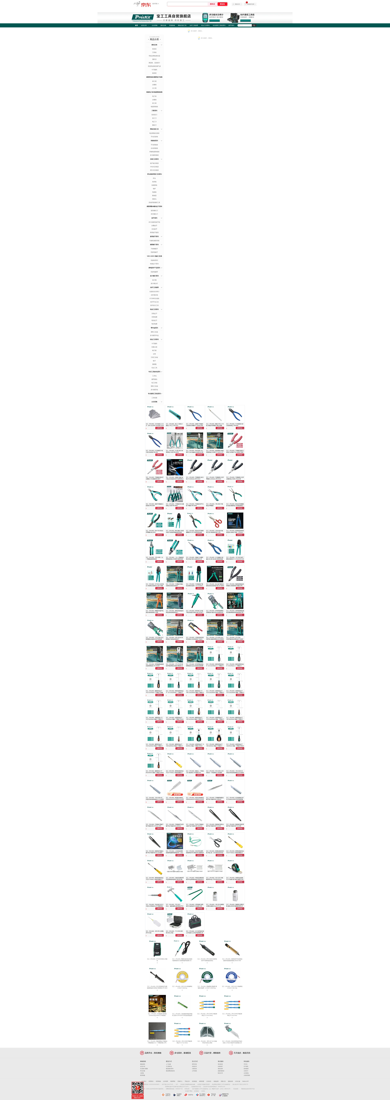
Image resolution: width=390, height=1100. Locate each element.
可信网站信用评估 (166, 1094)
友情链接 (194, 1081)
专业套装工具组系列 (219, 25)
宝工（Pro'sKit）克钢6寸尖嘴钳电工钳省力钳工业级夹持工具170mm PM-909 (194, 559)
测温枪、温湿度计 (154, 63)
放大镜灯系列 (154, 276)
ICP (177, 1084)
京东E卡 (246, 1071)
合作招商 (165, 1081)
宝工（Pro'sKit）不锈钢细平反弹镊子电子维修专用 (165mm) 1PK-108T (175, 826)
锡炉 (154, 188)
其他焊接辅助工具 (154, 202)
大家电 (142, 1073)
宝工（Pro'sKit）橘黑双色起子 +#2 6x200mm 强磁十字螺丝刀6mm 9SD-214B (234, 719)
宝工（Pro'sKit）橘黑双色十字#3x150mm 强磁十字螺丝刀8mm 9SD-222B (155, 772)
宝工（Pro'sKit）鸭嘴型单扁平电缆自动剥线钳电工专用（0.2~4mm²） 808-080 (154, 612)
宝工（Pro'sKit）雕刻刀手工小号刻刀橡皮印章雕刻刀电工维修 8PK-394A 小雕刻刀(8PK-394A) (215, 425)
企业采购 (154, 25)
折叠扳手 (154, 225)
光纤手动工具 (154, 302)
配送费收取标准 (170, 1071)
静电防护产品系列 (154, 268)
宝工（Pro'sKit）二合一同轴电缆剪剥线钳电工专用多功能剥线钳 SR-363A (175, 559)
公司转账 (194, 1071)
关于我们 (143, 1081)
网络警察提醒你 (178, 1094)
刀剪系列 (154, 110)
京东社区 (208, 1081)
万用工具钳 (154, 357)
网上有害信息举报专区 (201, 1094)
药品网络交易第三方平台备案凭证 (221, 1084)
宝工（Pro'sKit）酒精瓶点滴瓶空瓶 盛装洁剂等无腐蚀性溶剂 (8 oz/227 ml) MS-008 (235, 906)
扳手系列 (231, 25)
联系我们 (151, 1081)
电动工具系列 (154, 309)
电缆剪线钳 (154, 106)
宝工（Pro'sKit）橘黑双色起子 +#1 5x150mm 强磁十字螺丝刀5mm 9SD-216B (154, 746)
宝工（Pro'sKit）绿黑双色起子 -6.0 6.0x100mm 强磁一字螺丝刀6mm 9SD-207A (215, 692)
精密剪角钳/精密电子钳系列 (154, 79)
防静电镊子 (154, 252)
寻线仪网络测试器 (154, 56)
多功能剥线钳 (154, 155)
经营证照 (187, 1089)
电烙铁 (154, 192)
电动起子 (154, 320)
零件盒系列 (154, 328)
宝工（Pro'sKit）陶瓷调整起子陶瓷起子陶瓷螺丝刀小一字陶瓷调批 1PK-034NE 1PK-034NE (157, 1043)
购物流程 (142, 1064)
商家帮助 (172, 1081)
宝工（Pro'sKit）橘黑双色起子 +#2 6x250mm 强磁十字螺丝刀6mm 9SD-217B (174, 746)
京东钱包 (196, 1091)
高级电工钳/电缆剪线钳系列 (154, 94)
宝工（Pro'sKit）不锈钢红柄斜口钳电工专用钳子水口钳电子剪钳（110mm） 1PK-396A (235, 452)
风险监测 (216, 1081)
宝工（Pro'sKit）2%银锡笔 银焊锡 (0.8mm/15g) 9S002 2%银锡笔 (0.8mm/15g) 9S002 (157, 1015)
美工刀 (154, 118)
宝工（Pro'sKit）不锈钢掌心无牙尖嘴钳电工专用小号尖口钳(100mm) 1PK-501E (235, 479)
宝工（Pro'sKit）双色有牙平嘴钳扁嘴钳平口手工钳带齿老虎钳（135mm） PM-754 (195, 532)
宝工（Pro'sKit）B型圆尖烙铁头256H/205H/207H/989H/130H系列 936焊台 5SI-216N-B (175, 799)
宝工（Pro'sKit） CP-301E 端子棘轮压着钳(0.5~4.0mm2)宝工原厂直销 (235, 559)
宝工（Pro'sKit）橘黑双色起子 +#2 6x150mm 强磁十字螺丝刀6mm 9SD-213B (194, 719)
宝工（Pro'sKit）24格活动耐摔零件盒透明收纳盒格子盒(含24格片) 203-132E (175, 879)
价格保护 (220, 1066)
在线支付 (194, 1066)
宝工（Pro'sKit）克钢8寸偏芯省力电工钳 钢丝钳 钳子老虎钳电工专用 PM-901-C (175, 479)
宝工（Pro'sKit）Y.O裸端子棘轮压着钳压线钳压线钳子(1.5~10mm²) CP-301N (174, 585)
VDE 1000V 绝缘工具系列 (154, 258)
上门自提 (168, 1064)
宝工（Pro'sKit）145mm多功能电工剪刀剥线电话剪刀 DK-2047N (214, 532)
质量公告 (223, 1081)
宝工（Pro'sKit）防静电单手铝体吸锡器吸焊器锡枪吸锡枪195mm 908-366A (232, 960)
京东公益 (237, 1081)
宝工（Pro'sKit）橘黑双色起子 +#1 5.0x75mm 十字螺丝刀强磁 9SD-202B (154, 692)
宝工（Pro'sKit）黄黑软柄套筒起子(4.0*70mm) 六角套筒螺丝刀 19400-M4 (235, 852)
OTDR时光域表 (154, 298)
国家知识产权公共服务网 (223, 1094)
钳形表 (154, 49)
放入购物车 (159, 428)
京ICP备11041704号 (167, 1084)
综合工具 (154, 367)
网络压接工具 (182, 25)
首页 (136, 25)
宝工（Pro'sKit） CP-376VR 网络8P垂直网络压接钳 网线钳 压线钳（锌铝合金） (174, 665)
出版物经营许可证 (196, 1086)
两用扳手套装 (154, 232)
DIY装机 (246, 1066)
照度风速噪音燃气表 (154, 66)
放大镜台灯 (154, 283)
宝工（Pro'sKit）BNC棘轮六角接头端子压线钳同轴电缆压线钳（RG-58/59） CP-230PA (175, 532)
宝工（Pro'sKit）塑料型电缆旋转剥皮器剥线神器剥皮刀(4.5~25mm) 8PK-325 (175, 612)
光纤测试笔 (154, 295)
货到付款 (194, 1064)
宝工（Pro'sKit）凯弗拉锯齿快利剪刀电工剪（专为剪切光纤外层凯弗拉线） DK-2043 (215, 852)
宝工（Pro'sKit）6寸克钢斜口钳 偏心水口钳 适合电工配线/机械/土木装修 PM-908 (214, 559)
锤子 (154, 361)
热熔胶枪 (154, 185)
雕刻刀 (154, 125)
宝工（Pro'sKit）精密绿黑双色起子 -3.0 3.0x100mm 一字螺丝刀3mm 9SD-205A (175, 692)
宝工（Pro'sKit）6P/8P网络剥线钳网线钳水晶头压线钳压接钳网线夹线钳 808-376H (194, 665)
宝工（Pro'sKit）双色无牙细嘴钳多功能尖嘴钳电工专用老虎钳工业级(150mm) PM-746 (235, 505)
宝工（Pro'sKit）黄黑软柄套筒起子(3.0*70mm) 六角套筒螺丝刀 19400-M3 (175, 772)
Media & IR (245, 1081)
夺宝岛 (245, 1064)
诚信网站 (189, 1094)
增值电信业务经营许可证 (248, 1089)
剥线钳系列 (154, 140)
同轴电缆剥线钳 (154, 151)
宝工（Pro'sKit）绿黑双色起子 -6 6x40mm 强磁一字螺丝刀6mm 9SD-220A (195, 746)
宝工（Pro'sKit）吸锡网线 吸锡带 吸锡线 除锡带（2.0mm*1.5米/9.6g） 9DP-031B (207, 988)
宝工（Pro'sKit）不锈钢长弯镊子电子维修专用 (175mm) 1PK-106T (154, 826)
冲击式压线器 (154, 166)
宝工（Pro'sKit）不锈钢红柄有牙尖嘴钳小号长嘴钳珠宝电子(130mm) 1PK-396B (154, 479)
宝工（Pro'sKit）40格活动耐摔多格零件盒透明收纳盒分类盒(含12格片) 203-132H (195, 879)
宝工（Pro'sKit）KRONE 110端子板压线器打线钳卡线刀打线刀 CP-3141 (194, 612)
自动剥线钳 (154, 148)
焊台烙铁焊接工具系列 (154, 174)
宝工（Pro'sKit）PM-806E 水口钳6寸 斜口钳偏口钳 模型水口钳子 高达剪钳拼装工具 (194, 452)
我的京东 (237, 4)
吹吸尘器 (154, 347)
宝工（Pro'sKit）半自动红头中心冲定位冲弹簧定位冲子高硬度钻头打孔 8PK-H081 (154, 906)
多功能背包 (154, 389)
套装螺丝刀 (154, 210)
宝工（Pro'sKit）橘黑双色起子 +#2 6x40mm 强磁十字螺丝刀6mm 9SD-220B (214, 746)
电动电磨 (154, 324)
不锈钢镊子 (154, 249)
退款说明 (220, 1068)
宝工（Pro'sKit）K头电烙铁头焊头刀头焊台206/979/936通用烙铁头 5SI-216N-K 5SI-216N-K (234, 799)
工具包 (154, 376)
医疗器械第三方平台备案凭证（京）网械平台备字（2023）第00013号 (211, 1089)
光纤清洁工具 (154, 305)
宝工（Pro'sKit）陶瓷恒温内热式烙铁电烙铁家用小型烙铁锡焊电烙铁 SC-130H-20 (182, 960)
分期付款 (194, 1068)
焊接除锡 (172, 25)
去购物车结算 (250, 4)
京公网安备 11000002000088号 (150, 1084)
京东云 (203, 1091)
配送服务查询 (169, 1068)
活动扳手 (154, 229)
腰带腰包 (154, 379)
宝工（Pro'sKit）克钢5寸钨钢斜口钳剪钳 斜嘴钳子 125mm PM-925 (194, 425)
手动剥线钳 (154, 145)
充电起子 (154, 313)
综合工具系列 (205, 25)
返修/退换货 (221, 1071)
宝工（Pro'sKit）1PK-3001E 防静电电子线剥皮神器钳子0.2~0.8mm (174, 639)
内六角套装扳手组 (154, 222)
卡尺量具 (154, 69)
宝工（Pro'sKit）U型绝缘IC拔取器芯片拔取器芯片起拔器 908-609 (194, 906)
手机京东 (187, 1081)
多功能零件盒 (154, 335)
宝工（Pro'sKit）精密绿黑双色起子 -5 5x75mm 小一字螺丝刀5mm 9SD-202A (235, 665)
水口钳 (154, 88)
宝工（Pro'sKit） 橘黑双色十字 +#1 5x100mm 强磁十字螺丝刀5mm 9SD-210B (154, 719)
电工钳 (154, 96)
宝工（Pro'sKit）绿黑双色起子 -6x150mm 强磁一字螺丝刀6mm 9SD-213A (174, 719)
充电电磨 (154, 317)
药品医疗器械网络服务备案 (187, 1084)
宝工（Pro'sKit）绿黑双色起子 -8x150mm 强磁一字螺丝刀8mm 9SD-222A (235, 746)
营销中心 (180, 1081)
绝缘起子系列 (154, 264)
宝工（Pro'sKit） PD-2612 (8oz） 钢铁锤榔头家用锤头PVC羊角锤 (174, 906)
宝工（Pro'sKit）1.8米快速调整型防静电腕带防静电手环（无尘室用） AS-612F (174, 852)
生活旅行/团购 (144, 1068)
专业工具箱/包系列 (154, 371)
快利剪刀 (154, 115)
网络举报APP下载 (212, 1094)
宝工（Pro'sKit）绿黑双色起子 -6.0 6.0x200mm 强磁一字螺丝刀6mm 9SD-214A (215, 719)
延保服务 (246, 1068)
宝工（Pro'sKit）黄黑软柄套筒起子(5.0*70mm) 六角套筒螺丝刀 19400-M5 (154, 879)
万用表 (154, 52)
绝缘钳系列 (154, 260)
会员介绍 (142, 1066)
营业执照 (235, 1089)
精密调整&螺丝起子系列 (154, 206)
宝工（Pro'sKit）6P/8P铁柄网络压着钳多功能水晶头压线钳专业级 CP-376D (214, 612)
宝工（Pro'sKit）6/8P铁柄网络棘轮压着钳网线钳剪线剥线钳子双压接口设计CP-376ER (235, 612)
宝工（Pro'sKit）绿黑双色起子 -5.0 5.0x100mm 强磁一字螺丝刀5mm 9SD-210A (235, 692)
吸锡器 (154, 195)
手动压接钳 (154, 136)
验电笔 (154, 73)
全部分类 (144, 25)
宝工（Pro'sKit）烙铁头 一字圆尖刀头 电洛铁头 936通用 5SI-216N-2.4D (195, 772)
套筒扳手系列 (154, 236)
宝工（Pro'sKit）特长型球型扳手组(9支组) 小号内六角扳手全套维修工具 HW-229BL (232, 1043)
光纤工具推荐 (194, 25)
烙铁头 (154, 199)
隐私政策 (230, 1081)
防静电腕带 (154, 272)
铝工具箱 (154, 383)
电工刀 (154, 121)
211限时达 (169, 1066)
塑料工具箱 (154, 332)
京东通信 (246, 1073)
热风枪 (154, 182)
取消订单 (220, 1073)
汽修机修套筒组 (154, 240)
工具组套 (154, 398)
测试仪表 (163, 25)
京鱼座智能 (247, 1075)
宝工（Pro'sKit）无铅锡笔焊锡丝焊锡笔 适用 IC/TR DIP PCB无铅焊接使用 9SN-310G (182, 1015)
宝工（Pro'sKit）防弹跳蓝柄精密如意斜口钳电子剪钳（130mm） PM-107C (235, 532)
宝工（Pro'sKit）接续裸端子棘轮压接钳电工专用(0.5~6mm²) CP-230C (215, 452)
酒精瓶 (154, 364)
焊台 (154, 178)
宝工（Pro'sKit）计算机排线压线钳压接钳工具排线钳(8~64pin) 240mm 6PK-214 (195, 639)
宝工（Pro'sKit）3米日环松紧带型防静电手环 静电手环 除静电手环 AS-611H (195, 852)
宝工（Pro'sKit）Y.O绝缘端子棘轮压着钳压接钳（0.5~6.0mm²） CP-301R (195, 585)
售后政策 (220, 1064)
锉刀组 (154, 350)
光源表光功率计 (154, 291)
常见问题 (142, 1071)
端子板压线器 (154, 163)
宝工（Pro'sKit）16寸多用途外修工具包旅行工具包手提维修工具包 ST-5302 (195, 932)
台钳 (154, 354)
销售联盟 (201, 1081)
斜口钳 (154, 81)
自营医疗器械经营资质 (203, 1084)
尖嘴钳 (154, 84)
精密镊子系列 (154, 244)
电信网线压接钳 (154, 133)
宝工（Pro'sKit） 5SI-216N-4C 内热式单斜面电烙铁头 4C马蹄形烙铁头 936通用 (155, 799)
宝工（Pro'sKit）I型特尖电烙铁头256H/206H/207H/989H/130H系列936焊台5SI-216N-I (195, 799)
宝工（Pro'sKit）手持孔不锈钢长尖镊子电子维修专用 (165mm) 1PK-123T (195, 826)
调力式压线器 (154, 170)
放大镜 (154, 280)
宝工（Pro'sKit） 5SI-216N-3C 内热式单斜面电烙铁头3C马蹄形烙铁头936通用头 (235, 772)
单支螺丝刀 (154, 214)
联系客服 (142, 1075)
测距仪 (154, 59)
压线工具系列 (154, 159)
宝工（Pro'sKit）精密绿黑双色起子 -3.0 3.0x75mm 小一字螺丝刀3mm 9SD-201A (215, 665)
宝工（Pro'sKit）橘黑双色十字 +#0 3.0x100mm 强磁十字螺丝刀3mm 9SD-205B (195, 692)
